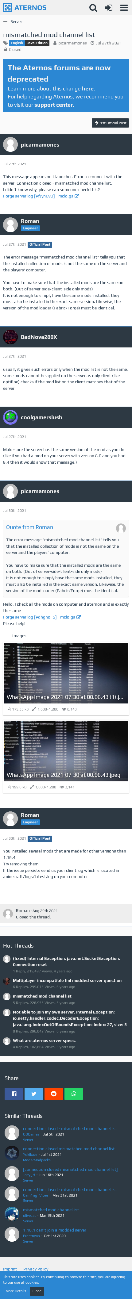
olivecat (29, 1215)
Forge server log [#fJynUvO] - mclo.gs (38, 196)
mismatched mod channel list (42, 996)
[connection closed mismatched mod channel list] (70, 1169)
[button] (124, 8)
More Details (16, 1291)
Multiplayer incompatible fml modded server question (67, 980)
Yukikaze (30, 1154)
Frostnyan (31, 1236)
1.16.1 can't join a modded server (54, 1230)
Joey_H (29, 1175)
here (88, 88)
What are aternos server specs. (44, 1040)
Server (28, 1140)
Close (37, 1291)
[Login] (109, 8)
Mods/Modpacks (37, 1160)
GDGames (31, 1134)
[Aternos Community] (25, 8)
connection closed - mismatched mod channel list (70, 1128)
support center (53, 105)
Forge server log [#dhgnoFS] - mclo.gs (39, 617)
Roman (23, 910)
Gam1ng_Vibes (36, 1195)
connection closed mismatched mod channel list (69, 1148)
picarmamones (72, 42)
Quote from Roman (29, 527)
